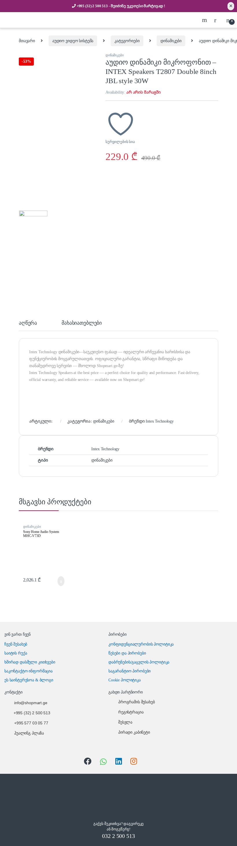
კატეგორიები (126, 41)
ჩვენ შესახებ (15, 644)
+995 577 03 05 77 (31, 723)
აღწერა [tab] (28, 323)
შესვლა (125, 722)
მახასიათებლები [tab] (82, 323)
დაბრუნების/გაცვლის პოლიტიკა (138, 662)
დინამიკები (171, 41)
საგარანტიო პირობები (129, 671)
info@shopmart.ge (30, 703)
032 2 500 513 (118, 836)
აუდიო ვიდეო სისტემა (72, 41)
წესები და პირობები (127, 653)
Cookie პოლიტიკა (124, 680)
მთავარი (27, 41)
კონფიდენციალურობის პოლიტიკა (141, 644)
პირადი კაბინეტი (134, 732)
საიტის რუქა (15, 653)
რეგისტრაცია (130, 712)
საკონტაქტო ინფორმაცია (28, 671)
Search (205, 20)
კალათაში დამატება (54, 581)
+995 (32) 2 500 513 (93, 6)
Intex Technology (160, 421)
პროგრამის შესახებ (136, 702)
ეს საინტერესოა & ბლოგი (28, 680)
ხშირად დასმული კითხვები (29, 662)
